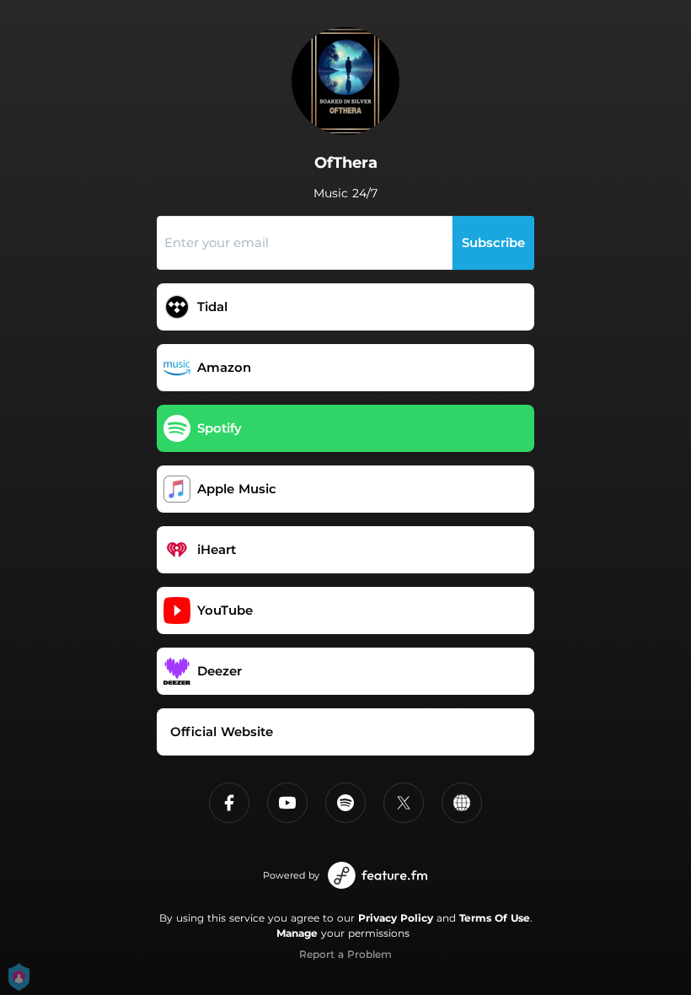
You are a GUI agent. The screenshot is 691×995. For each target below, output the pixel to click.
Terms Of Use (494, 918)
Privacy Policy (395, 918)
